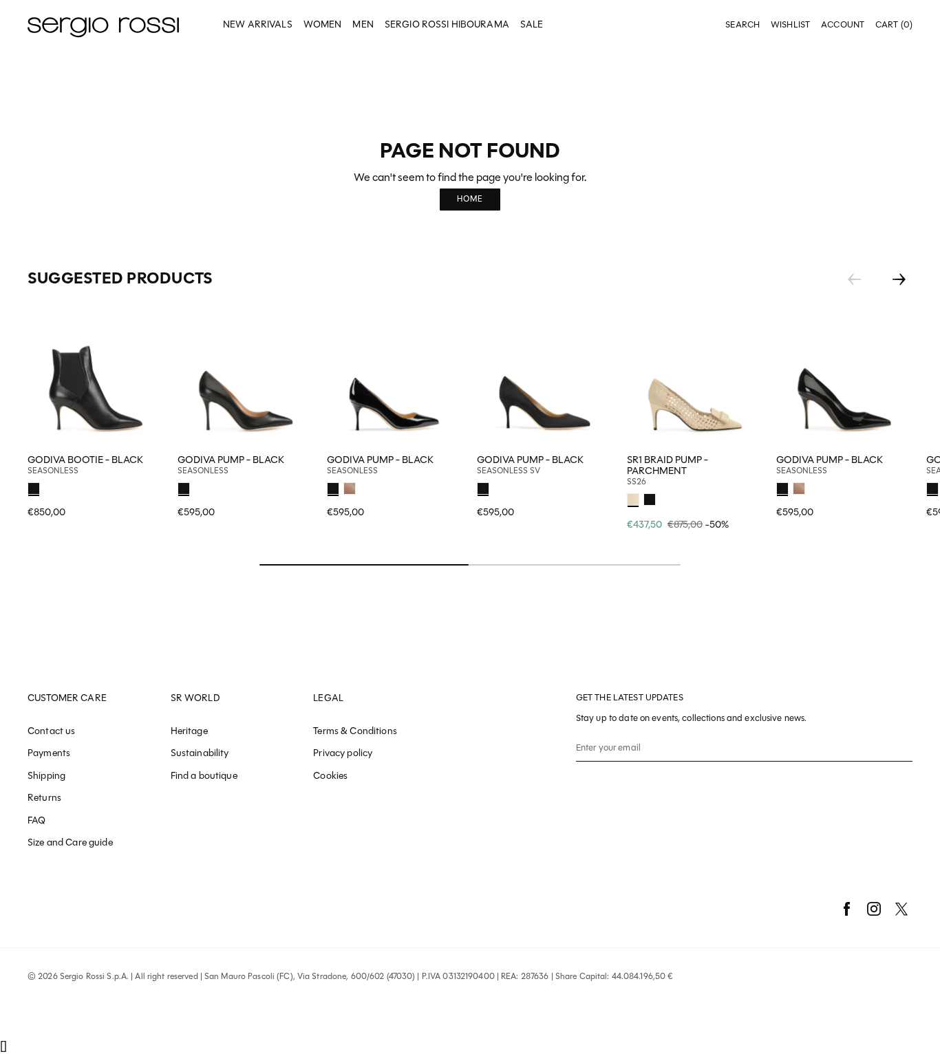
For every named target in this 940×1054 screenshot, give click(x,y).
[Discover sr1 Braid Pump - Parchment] (695, 378)
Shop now (294, 486)
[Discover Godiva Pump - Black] (246, 378)
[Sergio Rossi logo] (103, 25)
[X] (901, 909)
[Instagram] (874, 909)
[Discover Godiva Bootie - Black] (96, 378)
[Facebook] (846, 909)
